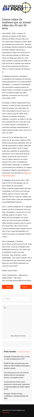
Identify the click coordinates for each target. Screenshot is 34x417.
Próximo (24, 287)
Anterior (9, 287)
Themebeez (5, 412)
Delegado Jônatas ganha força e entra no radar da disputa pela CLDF (17, 358)
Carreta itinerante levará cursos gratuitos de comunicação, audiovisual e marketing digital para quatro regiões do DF (17, 385)
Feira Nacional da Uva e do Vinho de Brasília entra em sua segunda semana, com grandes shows (16, 375)
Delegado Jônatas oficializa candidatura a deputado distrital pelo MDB (16, 396)
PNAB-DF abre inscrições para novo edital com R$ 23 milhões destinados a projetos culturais (17, 366)
